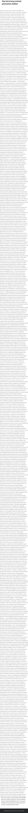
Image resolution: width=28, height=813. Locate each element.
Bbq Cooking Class (12, 799)
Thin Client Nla (14, 797)
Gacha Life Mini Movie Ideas (12, 801)
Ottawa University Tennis (12, 804)
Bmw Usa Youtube (5, 797)
